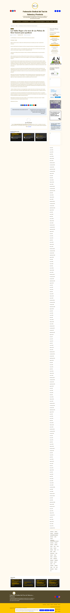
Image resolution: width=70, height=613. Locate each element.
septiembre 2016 (52, 358)
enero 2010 (51, 478)
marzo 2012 (51, 459)
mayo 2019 (51, 289)
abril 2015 (51, 394)
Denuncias (51, 544)
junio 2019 (51, 287)
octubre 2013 (52, 433)
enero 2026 (51, 160)
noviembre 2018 (52, 302)
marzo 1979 (51, 525)
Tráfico (51, 567)
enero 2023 (51, 199)
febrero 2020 (52, 270)
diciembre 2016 (52, 351)
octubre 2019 (52, 278)
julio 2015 (51, 388)
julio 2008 (51, 489)
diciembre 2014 (52, 403)
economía (56, 544)
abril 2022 (51, 216)
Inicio (14, 21)
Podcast (55, 21)
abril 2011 (51, 465)
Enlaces (52, 604)
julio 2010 (51, 472)
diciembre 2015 (52, 377)
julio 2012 (51, 452)
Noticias (12, 28)
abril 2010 (51, 476)
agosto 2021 (52, 231)
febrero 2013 (52, 446)
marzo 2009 (52, 482)
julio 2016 (51, 362)
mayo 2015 (51, 392)
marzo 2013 (51, 444)
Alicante (56, 531)
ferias (58, 546)
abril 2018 (51, 317)
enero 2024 (51, 184)
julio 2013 (51, 435)
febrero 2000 (52, 504)
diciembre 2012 (52, 448)
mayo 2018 (51, 315)
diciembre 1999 (52, 506)
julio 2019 (51, 285)
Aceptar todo (42, 610)
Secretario (29, 122)
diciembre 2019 (52, 274)
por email (29, 126)
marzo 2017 (51, 345)
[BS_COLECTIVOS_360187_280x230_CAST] (55, 115)
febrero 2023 (52, 197)
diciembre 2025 (52, 162)
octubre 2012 (52, 450)
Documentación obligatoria (40, 21)
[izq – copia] (56, 60)
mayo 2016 (51, 366)
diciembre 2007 (52, 493)
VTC (50, 570)
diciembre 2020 (52, 248)
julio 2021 (51, 233)
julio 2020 (51, 259)
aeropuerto (51, 531)
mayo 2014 (51, 418)
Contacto (48, 604)
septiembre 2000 (52, 502)
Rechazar (46, 610)
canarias (51, 538)
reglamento (55, 558)
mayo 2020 (51, 263)
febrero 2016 (52, 373)
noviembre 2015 (52, 379)
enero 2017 (51, 349)
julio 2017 (51, 336)
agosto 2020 (52, 257)
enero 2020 (51, 272)
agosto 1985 (52, 521)
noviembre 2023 (52, 188)
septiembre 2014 (52, 409)
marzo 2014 (51, 422)
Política (51, 556)
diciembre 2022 (52, 201)
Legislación (32, 21)
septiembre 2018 (52, 306)
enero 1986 (51, 519)
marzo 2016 (51, 371)
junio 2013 (51, 437)
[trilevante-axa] (55, 126)
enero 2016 (51, 375)
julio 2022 (51, 212)
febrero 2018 (52, 321)
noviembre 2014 (52, 405)
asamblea (51, 533)
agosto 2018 (52, 308)
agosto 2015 (52, 386)
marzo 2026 (52, 156)
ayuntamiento (56, 533)
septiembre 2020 (52, 255)
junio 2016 (51, 364)
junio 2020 (51, 261)
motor (56, 553)
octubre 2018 (52, 304)
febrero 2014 (52, 424)
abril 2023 (51, 192)
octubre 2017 (52, 330)
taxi (54, 563)
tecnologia (51, 565)
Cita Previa (47, 21)
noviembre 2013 (52, 431)
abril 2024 (51, 177)
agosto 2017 (52, 334)
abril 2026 (51, 154)
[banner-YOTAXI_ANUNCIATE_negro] (56, 138)
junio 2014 (51, 416)
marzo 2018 (51, 319)
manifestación (52, 553)
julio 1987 (51, 517)
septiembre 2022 (52, 207)
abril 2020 (51, 265)
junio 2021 (51, 235)
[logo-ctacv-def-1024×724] (55, 73)
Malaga (54, 551)
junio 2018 (51, 313)
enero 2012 (51, 463)
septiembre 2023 (52, 190)
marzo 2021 (51, 242)
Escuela (52, 21)
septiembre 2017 (52, 332)
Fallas (54, 546)
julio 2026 (51, 147)
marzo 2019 (51, 293)
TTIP (54, 567)
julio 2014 (51, 414)
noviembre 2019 (52, 276)
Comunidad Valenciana (27, 134)
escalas (51, 546)
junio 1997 (51, 508)
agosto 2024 (52, 173)
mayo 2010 (51, 474)
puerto (51, 558)
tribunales (56, 565)
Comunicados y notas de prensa (15, 580)
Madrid (51, 551)
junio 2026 (51, 149)
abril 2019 (51, 291)
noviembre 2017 (52, 328)
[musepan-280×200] (55, 82)
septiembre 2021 (52, 229)
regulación (51, 560)
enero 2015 (51, 401)
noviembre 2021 (52, 227)
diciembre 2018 (52, 300)
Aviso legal (55, 604)
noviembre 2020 (52, 250)
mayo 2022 (51, 214)
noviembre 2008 (52, 487)
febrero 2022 (52, 220)
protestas (55, 556)
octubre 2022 (52, 205)
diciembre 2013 (52, 429)
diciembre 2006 (52, 495)
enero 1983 (51, 523)
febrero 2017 (52, 347)
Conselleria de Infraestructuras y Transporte (54, 540)
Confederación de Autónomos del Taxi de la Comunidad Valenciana (15, 134)
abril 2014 (51, 420)
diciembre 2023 (52, 186)
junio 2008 (51, 491)
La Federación (18, 21)
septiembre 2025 (52, 169)
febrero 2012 (52, 461)
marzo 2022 (52, 218)
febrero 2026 (52, 158)
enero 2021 (51, 246)
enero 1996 (51, 510)
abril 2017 (51, 343)
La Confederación (26, 21)
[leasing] (55, 104)
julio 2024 (51, 175)
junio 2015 (51, 390)
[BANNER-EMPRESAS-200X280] (55, 93)
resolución (56, 560)
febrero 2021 (52, 244)
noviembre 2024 (52, 171)
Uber (57, 567)
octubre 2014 (52, 407)
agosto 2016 (52, 360)
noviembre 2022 (52, 203)
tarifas (51, 563)
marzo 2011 (51, 467)
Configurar (51, 610)
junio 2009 (51, 480)
